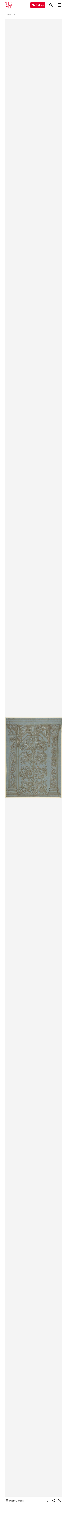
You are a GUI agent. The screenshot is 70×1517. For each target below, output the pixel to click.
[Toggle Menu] (59, 5)
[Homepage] (8, 5)
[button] (33, 757)
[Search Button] (51, 5)
